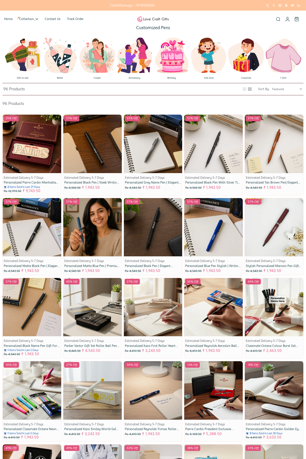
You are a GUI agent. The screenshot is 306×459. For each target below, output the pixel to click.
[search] (278, 19)
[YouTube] (292, 5)
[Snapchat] (286, 5)
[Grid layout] (249, 89)
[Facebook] (274, 5)
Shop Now (159, 5)
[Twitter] (267, 5)
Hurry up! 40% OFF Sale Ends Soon (120, 5)
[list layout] (244, 89)
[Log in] (287, 19)
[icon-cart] (296, 19)
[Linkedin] (299, 5)
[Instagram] (280, 5)
